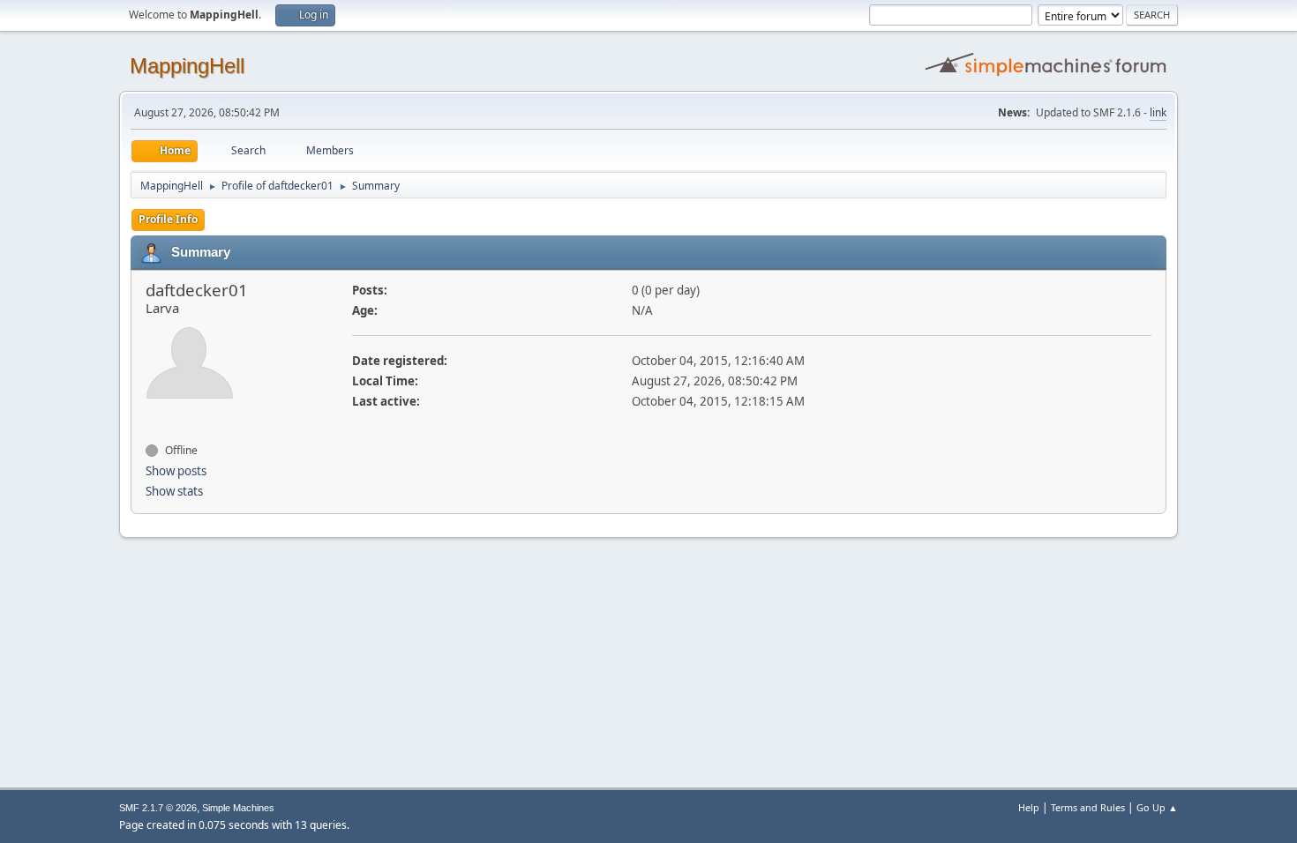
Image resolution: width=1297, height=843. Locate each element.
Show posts (176, 471)
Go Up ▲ (1157, 807)
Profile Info (168, 219)
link (1158, 112)
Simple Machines (238, 807)
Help (1028, 807)
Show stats (174, 491)
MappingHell (187, 66)
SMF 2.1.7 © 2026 (158, 807)
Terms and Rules (1088, 807)
